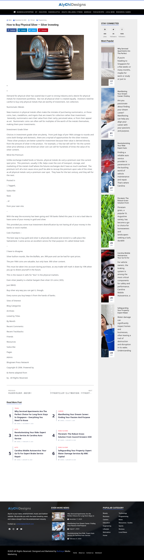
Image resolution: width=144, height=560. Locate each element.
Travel (17, 408)
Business (106, 516)
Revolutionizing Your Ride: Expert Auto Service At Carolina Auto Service (30, 435)
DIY (36, 12)
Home (105, 535)
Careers (60, 411)
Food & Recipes (98, 12)
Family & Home (63, 431)
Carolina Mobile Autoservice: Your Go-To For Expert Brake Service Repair (30, 453)
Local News (110, 12)
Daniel (19, 423)
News (121, 520)
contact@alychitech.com (25, 524)
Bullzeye (60, 551)
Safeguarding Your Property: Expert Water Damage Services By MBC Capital (75, 453)
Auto (16, 429)
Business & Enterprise (25, 12)
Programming (42, 20)
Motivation (106, 532)
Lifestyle (106, 529)
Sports (121, 526)
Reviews (121, 529)
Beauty (105, 513)
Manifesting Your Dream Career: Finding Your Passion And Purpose (124, 96)
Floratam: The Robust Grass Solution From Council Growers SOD (124, 203)
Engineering (107, 526)
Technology (123, 513)
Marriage (87, 12)
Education (43, 12)
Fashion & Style (54, 12)
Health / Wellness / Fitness (72, 12)
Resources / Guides (123, 12)
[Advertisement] (72, 481)
